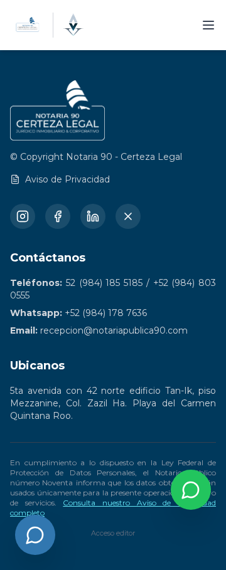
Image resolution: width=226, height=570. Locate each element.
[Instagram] (22, 216)
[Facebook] (57, 216)
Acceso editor (113, 533)
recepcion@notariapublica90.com (114, 330)
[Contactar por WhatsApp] (191, 490)
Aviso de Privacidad (67, 179)
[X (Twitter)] (128, 216)
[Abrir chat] (35, 535)
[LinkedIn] (92, 216)
